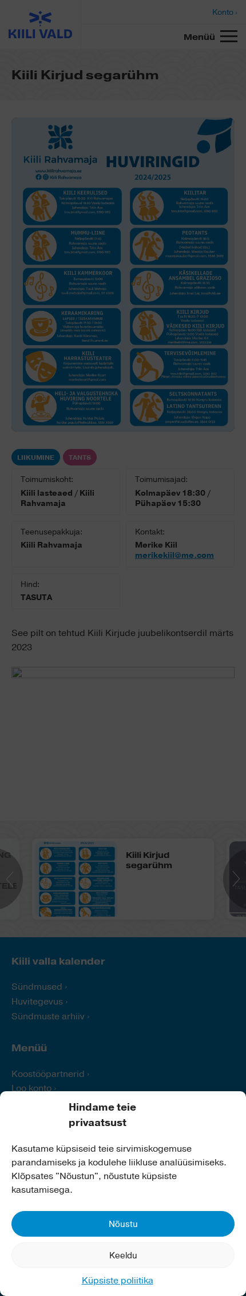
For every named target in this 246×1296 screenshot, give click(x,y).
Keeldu (123, 1255)
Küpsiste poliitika (117, 1280)
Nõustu (123, 1224)
